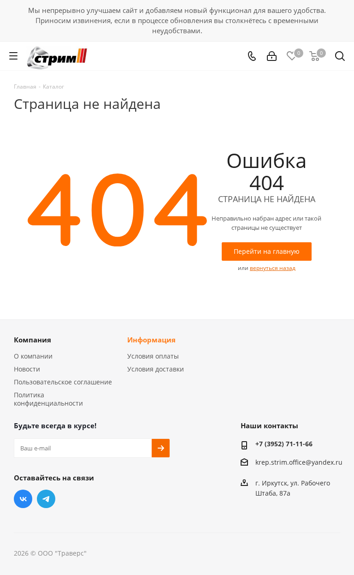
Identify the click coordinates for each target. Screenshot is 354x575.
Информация (151, 339)
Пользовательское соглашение (63, 381)
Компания (32, 339)
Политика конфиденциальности (48, 398)
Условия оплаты (153, 356)
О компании (33, 356)
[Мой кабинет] (272, 56)
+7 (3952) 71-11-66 (284, 443)
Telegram (46, 499)
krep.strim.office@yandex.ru (298, 462)
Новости (27, 369)
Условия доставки (155, 369)
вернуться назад (272, 268)
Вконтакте (23, 499)
